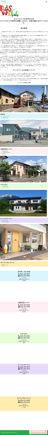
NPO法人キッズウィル (5, 1)
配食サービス (5, 264)
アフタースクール (6, 116)
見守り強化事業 (5, 222)
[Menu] (46, 2)
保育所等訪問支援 (6, 152)
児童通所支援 (5, 118)
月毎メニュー (5, 266)
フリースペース (5, 188)
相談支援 (4, 154)
